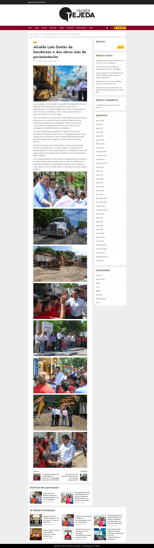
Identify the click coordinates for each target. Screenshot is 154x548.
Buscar (100, 41)
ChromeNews (86, 546)
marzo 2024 (100, 233)
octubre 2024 (100, 206)
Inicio (30, 28)
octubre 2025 (100, 159)
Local (37, 28)
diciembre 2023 (101, 245)
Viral (91, 28)
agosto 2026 (100, 121)
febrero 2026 (100, 144)
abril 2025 (99, 183)
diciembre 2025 (101, 152)
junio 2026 (99, 128)
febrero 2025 (100, 191)
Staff (36, 61)
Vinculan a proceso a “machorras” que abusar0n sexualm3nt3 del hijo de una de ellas (110, 90)
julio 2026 (99, 124)
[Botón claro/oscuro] (108, 28)
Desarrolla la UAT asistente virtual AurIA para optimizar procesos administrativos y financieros (100, 534)
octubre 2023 (100, 253)
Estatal (44, 28)
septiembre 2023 (101, 257)
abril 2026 (99, 136)
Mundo (61, 28)
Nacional (53, 28)
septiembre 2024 (101, 210)
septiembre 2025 (101, 163)
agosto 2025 (100, 167)
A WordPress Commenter (105, 105)
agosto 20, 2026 (81, 539)
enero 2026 (100, 148)
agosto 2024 (100, 214)
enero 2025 (100, 194)
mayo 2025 (99, 179)
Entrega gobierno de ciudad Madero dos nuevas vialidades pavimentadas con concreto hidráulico (67, 498)
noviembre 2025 (101, 156)
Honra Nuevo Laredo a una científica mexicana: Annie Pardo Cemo (36, 534)
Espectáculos (81, 28)
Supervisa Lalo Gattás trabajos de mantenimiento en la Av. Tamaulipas (36, 498)
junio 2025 (99, 175)
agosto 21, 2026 (48, 501)
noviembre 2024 (101, 202)
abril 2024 (99, 229)
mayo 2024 (99, 226)
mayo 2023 (99, 261)
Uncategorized (101, 299)
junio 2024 (99, 222)
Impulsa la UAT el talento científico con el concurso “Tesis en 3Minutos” (36, 520)
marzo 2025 (100, 187)
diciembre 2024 (101, 198)
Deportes (70, 28)
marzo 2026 (100, 140)
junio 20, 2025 (43, 61)
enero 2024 (100, 241)
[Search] (112, 28)
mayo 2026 (99, 132)
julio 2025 (99, 171)
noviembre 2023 (101, 249)
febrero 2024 (100, 237)
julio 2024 (99, 218)
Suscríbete (121, 28)
